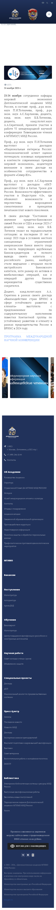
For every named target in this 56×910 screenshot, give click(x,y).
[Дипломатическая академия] (15, 14)
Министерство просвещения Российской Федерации (26, 894)
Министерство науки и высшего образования (23, 889)
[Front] (12, 432)
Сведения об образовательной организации (23, 519)
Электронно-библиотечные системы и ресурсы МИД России (27, 785)
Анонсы (7, 717)
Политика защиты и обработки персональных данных (24, 536)
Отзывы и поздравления (15, 508)
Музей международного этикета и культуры (23, 498)
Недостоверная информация (17, 529)
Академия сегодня (12, 514)
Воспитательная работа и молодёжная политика (26, 758)
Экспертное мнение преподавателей (20, 737)
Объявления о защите (13, 663)
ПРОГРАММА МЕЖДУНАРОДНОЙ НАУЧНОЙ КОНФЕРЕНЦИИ (28, 338)
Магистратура (10, 595)
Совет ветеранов (11, 753)
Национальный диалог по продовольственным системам (25, 695)
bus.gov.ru (8, 900)
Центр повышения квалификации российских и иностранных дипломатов (25, 637)
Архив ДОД (9, 605)
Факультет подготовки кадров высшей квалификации (28, 743)
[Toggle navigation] (49, 14)
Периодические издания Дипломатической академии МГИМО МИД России (23, 804)
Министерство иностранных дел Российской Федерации (27, 884)
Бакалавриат (9, 625)
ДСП (6, 688)
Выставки (8, 748)
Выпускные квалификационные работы (22, 792)
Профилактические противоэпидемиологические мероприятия (26, 545)
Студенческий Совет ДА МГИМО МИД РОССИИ (25, 488)
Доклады (8, 683)
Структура (8, 482)
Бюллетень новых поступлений (18, 797)
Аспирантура (10, 600)
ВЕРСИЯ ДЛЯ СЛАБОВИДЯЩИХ (31, 846)
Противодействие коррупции (17, 524)
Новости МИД (10, 727)
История (8, 493)
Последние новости (13, 722)
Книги (7, 810)
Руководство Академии (14, 477)
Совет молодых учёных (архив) (18, 658)
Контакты (11, 460)
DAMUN (7, 763)
